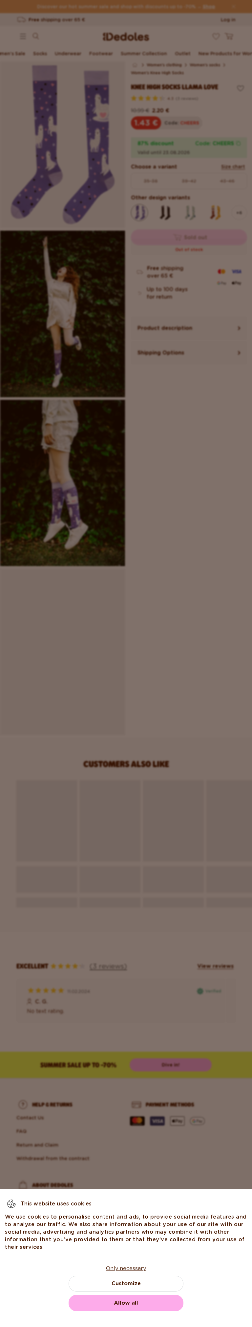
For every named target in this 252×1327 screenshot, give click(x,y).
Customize (126, 1283)
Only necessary (126, 1268)
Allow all (126, 1303)
